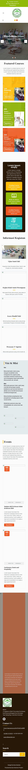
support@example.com (13, 3)
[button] (2, 41)
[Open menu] (3, 13)
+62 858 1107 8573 (13, 1)
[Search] (22, 754)
